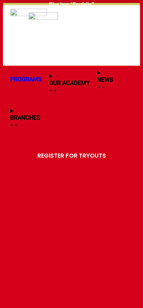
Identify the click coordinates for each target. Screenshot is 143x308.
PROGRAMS (26, 79)
